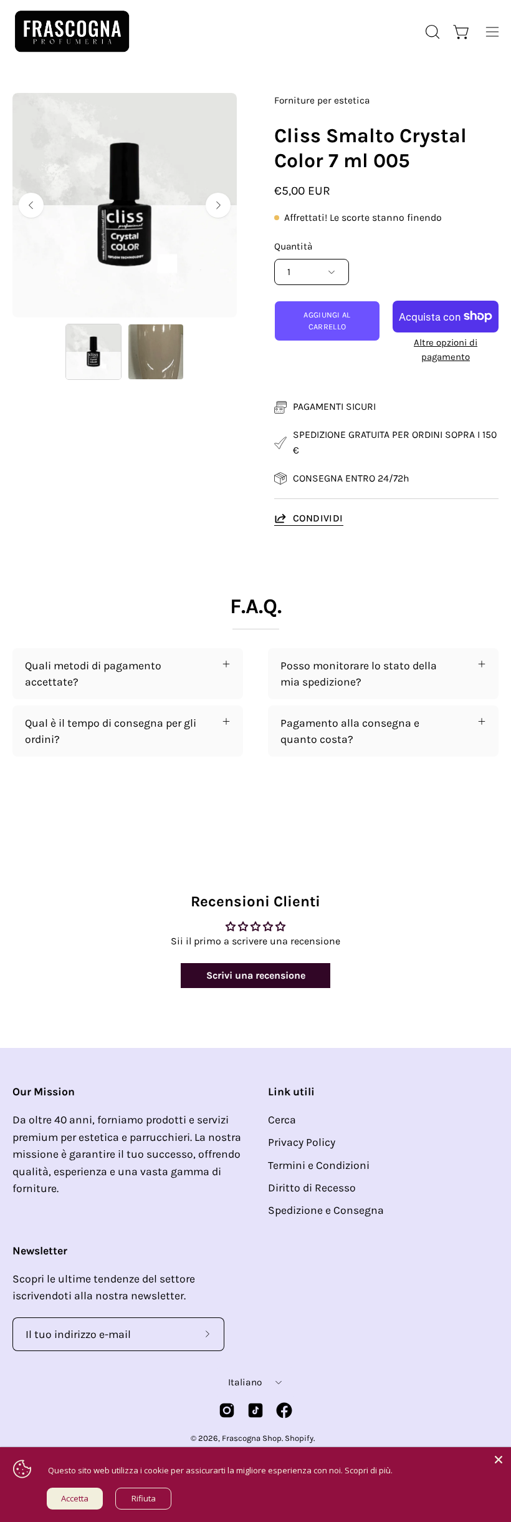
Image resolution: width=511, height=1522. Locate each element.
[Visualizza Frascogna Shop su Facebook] (284, 1410)
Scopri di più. (369, 1470)
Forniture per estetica (322, 100)
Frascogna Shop (252, 1438)
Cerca (282, 1119)
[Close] (498, 1459)
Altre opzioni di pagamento (445, 349)
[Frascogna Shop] (71, 31)
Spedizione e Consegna (326, 1210)
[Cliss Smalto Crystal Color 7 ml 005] (93, 352)
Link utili (291, 1091)
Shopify (299, 1438)
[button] (431, 32)
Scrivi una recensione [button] (255, 975)
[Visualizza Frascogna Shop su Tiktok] (255, 1410)
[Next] (218, 205)
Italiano (245, 1382)
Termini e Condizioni (319, 1165)
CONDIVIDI (318, 518)
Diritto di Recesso (312, 1187)
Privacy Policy (301, 1142)
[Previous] (31, 205)
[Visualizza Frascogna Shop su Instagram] (226, 1410)
